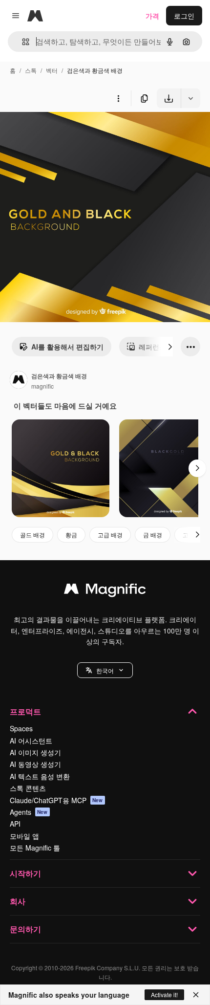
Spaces (21, 728)
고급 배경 (110, 534)
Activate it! (164, 994)
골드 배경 (32, 534)
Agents (29, 812)
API (15, 824)
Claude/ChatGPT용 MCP (56, 800)
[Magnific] (105, 591)
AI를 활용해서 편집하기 (67, 346)
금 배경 (152, 534)
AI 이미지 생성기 (35, 752)
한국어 (105, 670)
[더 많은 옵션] (118, 98)
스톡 (31, 70)
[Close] (196, 995)
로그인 (184, 16)
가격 (152, 16)
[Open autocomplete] (21, 41)
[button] (105, 670)
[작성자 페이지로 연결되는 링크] (18, 381)
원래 (56, 131)
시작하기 (25, 873)
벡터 (52, 70)
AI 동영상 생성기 (35, 764)
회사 (17, 901)
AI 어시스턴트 (31, 740)
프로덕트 (25, 711)
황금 (71, 534)
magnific (42, 386)
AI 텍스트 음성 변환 (40, 776)
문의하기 (25, 929)
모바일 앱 (24, 836)
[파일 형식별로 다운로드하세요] (190, 98)
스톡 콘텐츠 (28, 788)
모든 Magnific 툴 (35, 847)
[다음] (170, 346)
